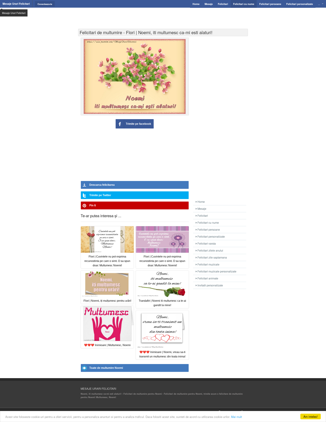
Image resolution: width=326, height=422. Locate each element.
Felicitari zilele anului (210, 250)
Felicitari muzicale (208, 264)
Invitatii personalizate (210, 285)
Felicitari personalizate (211, 236)
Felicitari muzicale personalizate (216, 271)
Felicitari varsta (206, 243)
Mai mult (236, 417)
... (319, 4)
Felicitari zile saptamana (212, 257)
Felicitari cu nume (208, 223)
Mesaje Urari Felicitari (16, 4)
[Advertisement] (163, 16)
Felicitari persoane (208, 229)
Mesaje (201, 209)
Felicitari (202, 216)
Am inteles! (310, 416)
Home (201, 202)
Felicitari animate (207, 278)
